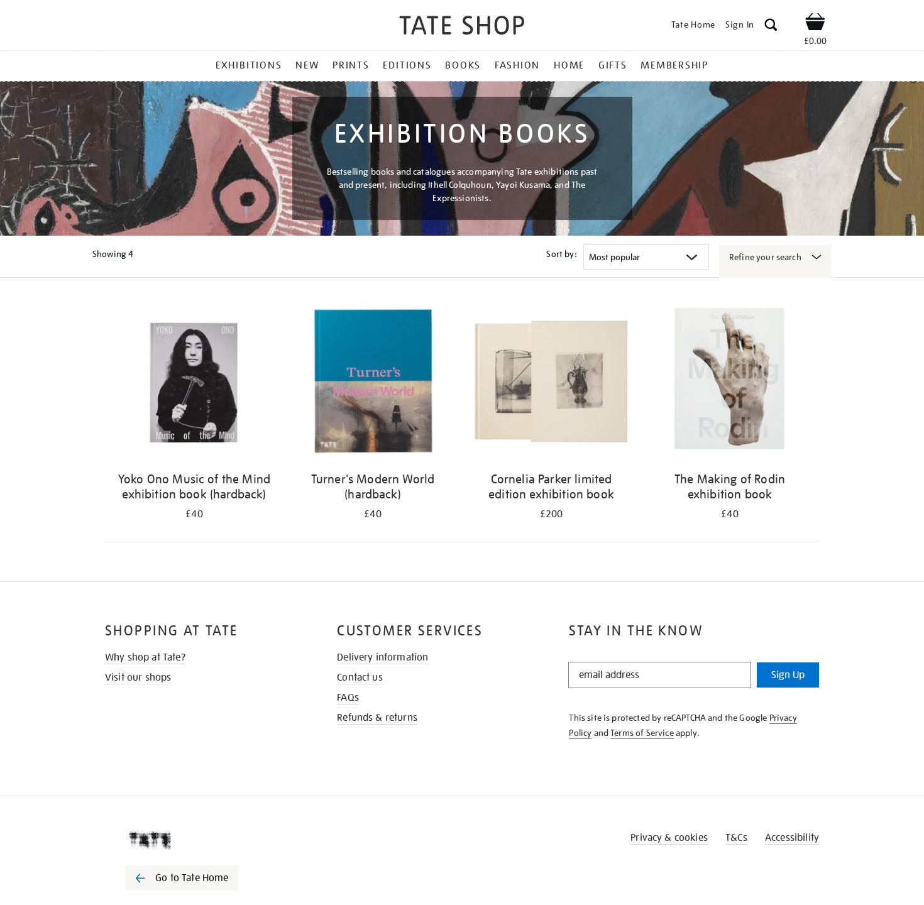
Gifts (612, 65)
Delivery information (382, 657)
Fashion (517, 65)
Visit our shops (138, 677)
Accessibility (792, 837)
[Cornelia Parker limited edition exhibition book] (551, 383)
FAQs (348, 697)
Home (569, 65)
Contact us (360, 677)
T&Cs (736, 837)
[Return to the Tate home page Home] (462, 27)
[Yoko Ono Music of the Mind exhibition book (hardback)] (194, 383)
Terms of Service (642, 732)
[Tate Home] (204, 840)
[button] (771, 27)
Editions (407, 65)
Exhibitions (249, 65)
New (307, 65)
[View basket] (815, 24)
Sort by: (561, 254)
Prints (351, 65)
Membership (674, 65)
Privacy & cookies (669, 837)
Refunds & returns (377, 717)
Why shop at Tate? (145, 657)
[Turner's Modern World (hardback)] (373, 383)
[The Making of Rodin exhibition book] (730, 383)
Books (463, 65)
